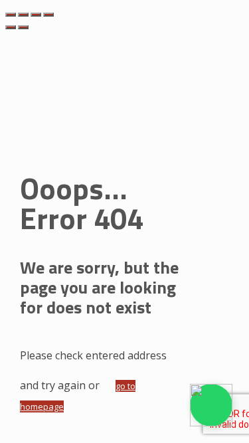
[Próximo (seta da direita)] (23, 27)
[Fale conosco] (211, 405)
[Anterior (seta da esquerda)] (10, 27)
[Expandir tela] (23, 15)
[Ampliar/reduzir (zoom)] (10, 15)
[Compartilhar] (36, 15)
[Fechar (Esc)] (48, 15)
